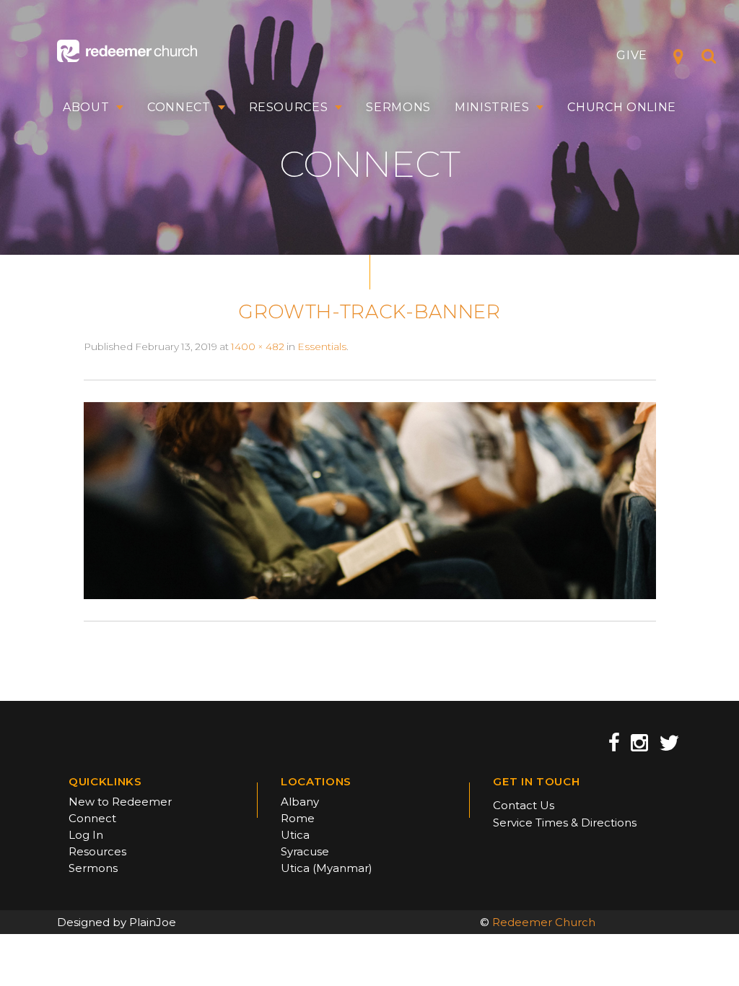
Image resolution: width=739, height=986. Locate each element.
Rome (298, 818)
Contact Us (523, 805)
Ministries (492, 107)
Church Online (621, 107)
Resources (288, 107)
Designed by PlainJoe (116, 922)
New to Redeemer (120, 801)
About (86, 107)
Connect (179, 107)
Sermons (398, 107)
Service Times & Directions (565, 822)
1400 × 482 (257, 346)
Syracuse (305, 851)
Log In (86, 834)
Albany (300, 801)
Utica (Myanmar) (326, 868)
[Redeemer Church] (127, 51)
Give (631, 55)
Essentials (321, 346)
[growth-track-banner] (370, 499)
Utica (295, 834)
